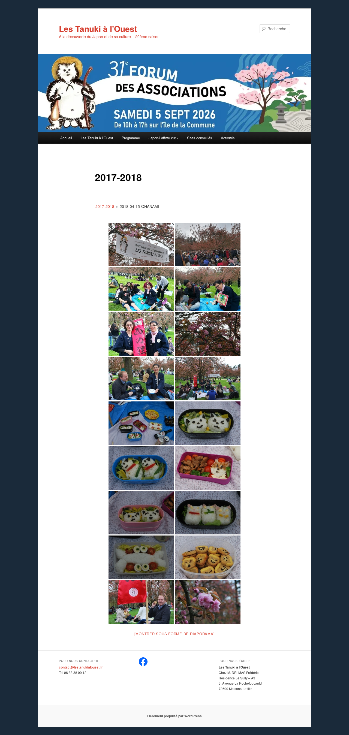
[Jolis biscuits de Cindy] (207, 557)
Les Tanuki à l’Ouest (97, 137)
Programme (131, 137)
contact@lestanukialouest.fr (81, 667)
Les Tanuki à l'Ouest (98, 28)
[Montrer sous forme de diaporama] (174, 633)
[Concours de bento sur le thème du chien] (141, 423)
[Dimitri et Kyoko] (141, 378)
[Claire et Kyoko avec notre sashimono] (141, 334)
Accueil (66, 137)
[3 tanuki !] (141, 602)
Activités (228, 137)
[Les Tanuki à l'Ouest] (143, 664)
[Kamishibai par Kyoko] (207, 289)
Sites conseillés (199, 137)
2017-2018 (104, 206)
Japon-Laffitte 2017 (164, 137)
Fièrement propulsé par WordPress (174, 715)
